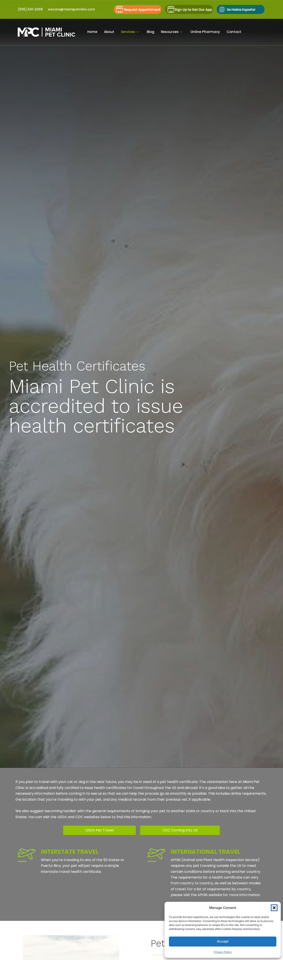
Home (92, 31)
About (109, 31)
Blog (150, 31)
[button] (274, 908)
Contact (234, 31)
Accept (223, 941)
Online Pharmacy (205, 31)
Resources (170, 31)
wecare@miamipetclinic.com (71, 9)
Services (128, 31)
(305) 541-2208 (30, 9)
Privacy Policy (223, 952)
